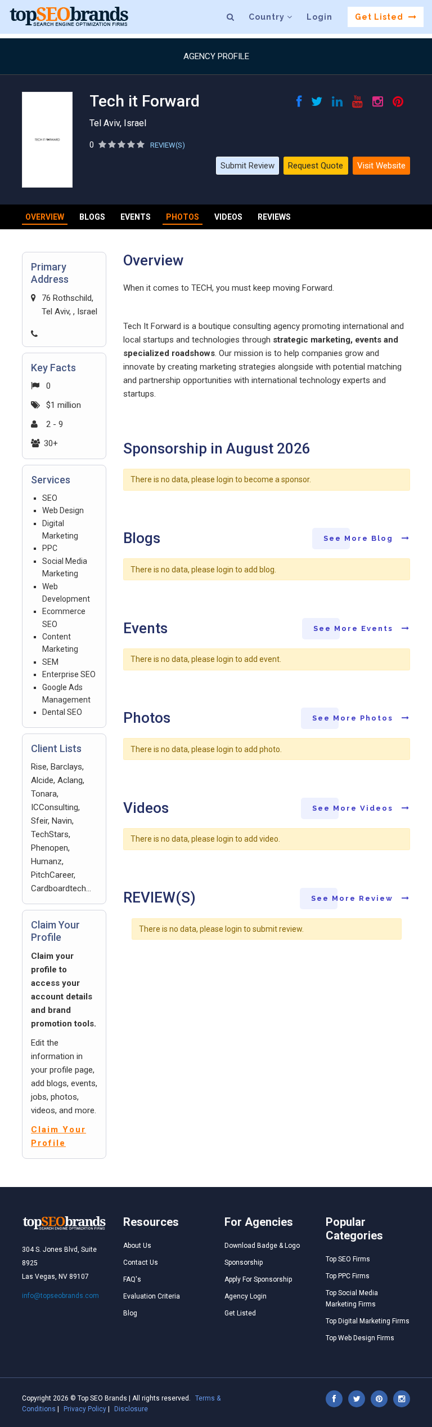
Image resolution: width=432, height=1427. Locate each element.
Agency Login (245, 1296)
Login (319, 16)
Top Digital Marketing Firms (368, 1321)
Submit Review (247, 166)
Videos (228, 216)
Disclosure (131, 1409)
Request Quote (315, 166)
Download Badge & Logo (262, 1246)
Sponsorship (243, 1262)
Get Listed (380, 16)
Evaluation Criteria (151, 1296)
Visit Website (381, 166)
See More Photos (354, 718)
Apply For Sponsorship (258, 1279)
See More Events (354, 628)
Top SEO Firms (348, 1259)
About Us (137, 1246)
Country (268, 16)
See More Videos (354, 808)
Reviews (274, 216)
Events (135, 216)
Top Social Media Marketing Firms (352, 1298)
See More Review (353, 898)
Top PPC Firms (348, 1276)
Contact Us (140, 1262)
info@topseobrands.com (60, 1296)
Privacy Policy (85, 1409)
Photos (182, 216)
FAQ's (132, 1279)
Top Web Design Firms (360, 1338)
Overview (44, 216)
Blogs (92, 216)
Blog (130, 1313)
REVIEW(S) (167, 145)
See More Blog (359, 538)
